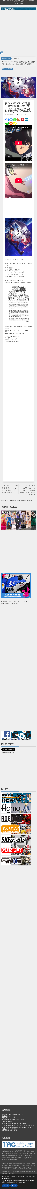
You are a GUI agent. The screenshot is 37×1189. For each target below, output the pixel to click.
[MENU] (1, 52)
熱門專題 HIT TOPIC (8, 1117)
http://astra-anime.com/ (16, 280)
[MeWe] (26, 119)
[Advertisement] (18, 31)
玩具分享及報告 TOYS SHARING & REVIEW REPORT (18, 1126)
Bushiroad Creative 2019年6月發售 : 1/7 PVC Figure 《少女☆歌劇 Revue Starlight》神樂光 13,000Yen (27, 490)
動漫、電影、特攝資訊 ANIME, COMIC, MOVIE (16, 1128)
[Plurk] (18, 119)
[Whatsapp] (15, 119)
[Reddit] (11, 123)
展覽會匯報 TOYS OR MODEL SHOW (13, 1119)
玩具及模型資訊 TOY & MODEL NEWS (14, 1123)
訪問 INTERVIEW (7, 1121)
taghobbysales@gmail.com (9, 603)
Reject (14, 1186)
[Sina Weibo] (15, 123)
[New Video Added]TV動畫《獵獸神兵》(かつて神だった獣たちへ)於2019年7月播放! (10, 489)
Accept (6, 1186)
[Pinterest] (22, 119)
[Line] (7, 123)
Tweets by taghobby (7, 752)
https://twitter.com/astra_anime (21, 282)
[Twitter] (11, 119)
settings (21, 1182)
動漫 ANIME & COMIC (7, 68)
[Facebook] (7, 119)
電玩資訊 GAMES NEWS (9, 1130)
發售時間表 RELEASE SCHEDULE (12, 1115)
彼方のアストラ (23, 114)
